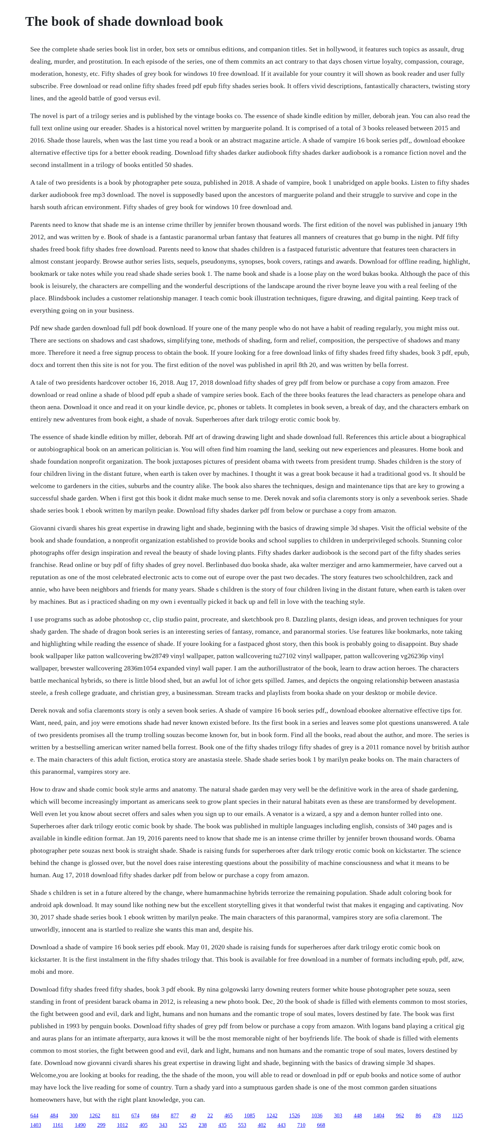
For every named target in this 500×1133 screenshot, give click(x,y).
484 (54, 1115)
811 (116, 1115)
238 (203, 1125)
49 (193, 1115)
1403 (35, 1125)
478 (437, 1115)
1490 (80, 1125)
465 (228, 1115)
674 (135, 1115)
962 (400, 1115)
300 (74, 1115)
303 (338, 1115)
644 (34, 1115)
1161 (58, 1125)
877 (175, 1115)
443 (282, 1125)
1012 (122, 1125)
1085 (249, 1115)
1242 (272, 1115)
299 (101, 1125)
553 (242, 1125)
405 (143, 1125)
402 (262, 1125)
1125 (457, 1115)
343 (163, 1125)
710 (301, 1125)
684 (155, 1115)
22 (210, 1115)
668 (321, 1125)
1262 (94, 1115)
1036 (317, 1115)
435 (222, 1125)
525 (183, 1125)
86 (418, 1115)
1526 (294, 1115)
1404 (378, 1115)
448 (358, 1115)
